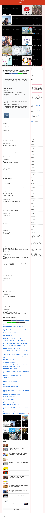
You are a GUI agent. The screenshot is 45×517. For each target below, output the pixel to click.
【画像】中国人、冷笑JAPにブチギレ (36, 255)
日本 (9, 317)
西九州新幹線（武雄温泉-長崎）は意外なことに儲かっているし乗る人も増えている (36, 247)
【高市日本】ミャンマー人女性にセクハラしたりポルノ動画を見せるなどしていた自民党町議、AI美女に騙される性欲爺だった (36, 236)
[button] (25, 73)
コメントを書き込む (16, 509)
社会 (13, 317)
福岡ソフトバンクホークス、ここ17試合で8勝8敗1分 (36, 250)
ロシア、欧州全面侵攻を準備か (35, 257)
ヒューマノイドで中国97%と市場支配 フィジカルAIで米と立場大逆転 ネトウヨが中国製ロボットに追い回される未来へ (36, 104)
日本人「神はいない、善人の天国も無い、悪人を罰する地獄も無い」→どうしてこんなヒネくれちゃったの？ (36, 239)
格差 (11, 317)
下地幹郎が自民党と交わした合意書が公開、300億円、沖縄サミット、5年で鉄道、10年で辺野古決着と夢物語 (36, 253)
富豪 (7, 317)
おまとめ (34, 129)
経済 (15, 317)
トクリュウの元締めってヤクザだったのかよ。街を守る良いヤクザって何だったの (36, 243)
